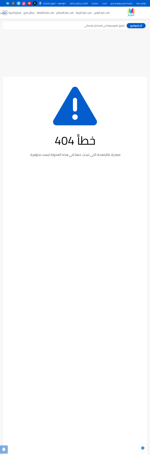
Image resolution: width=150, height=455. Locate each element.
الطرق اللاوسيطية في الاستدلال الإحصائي (104, 25)
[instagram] (24, 3)
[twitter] (35, 3)
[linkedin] (8, 3)
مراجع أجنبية (15, 12)
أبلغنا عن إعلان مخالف (78, 3)
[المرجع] (131, 13)
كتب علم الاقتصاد (45, 12)
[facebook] (40, 3)
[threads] (2, 3)
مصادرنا (95, 3)
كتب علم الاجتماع (65, 12)
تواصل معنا (141, 3)
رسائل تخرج (28, 12)
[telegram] (19, 3)
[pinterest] (29, 3)
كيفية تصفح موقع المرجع (121, 3)
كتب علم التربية (84, 12)
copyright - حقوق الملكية (54, 3)
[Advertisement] (75, 53)
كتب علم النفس (102, 12)
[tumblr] (13, 3)
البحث (104, 3)
